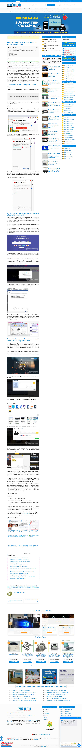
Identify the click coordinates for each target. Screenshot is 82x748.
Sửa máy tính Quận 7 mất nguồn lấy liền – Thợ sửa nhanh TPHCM (54, 75)
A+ (66, 743)
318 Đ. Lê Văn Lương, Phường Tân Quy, (56, 694)
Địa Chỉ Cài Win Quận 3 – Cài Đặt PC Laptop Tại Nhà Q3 (20, 561)
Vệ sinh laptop (41, 8)
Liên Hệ (73, 1)
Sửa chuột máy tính (68, 133)
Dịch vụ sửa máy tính (65, 711)
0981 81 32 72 (10, 721)
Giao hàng (46, 715)
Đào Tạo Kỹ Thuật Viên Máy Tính (60, 11)
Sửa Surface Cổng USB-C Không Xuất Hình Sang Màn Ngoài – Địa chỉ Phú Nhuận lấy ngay (54, 155)
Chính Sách (15, 739)
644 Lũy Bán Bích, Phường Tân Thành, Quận (57, 692)
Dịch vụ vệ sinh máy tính (66, 715)
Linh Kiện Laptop (49, 8)
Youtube (9, 588)
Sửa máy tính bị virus (68, 117)
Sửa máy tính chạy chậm (69, 119)
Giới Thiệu (69, 1)
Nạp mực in (10, 11)
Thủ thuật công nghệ (48, 11)
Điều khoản (46, 709)
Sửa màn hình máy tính (68, 137)
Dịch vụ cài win (67, 148)
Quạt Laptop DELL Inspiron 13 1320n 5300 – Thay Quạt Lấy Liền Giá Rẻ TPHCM (41, 655)
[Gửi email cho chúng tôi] (24, 1)
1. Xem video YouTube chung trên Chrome (16, 49)
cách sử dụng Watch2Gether (15, 586)
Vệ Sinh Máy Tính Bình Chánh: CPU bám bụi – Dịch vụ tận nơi (53, 133)
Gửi (79, 745)
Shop (14, 8)
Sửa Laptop (34, 8)
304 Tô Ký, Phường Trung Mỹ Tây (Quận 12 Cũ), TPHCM (24, 692)
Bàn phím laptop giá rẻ (68, 106)
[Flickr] (30, 1)
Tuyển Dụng (64, 1)
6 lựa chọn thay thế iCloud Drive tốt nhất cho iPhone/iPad (13, 547)
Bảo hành (46, 719)
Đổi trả (45, 717)
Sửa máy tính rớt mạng (68, 129)
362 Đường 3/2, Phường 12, (54, 696)
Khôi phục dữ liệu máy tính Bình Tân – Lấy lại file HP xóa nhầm (54, 163)
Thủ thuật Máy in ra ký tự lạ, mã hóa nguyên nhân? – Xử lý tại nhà (54, 111)
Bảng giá (41, 11)
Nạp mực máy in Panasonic (69, 91)
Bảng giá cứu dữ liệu (68, 73)
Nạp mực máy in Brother (69, 84)
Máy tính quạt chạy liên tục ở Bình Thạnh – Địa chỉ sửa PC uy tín (54, 90)
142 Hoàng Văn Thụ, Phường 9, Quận (57, 698)
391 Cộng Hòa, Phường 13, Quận (21, 696)
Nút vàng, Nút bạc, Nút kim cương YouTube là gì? (23, 547)
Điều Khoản (9, 739)
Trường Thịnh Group (31, 715)
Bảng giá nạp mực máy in (69, 69)
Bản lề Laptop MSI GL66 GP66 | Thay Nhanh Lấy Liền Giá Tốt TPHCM (27, 655)
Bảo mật (45, 711)
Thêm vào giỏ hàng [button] (14, 661)
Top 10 (55, 1)
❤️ (77, 743)
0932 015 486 (34, 720)
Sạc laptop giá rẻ (67, 110)
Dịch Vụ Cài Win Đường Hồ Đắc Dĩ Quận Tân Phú (19, 573)
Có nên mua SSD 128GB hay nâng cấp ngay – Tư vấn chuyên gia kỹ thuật (53, 118)
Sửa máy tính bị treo (68, 121)
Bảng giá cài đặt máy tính (69, 78)
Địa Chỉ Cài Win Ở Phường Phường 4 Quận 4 (18, 578)
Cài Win (63, 8)
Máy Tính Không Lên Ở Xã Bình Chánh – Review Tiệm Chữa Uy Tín (22, 571)
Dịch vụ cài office (67, 150)
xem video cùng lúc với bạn (15, 587)
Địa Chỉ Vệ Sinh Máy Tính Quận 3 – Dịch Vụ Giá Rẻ (19, 559)
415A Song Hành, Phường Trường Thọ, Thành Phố (25, 698)
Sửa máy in (69, 8)
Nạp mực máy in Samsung (69, 95)
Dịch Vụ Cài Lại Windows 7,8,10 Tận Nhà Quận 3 (18, 566)
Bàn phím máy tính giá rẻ (69, 104)
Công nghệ (30, 585)
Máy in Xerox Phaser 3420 (14, 654)
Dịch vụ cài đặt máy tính (66, 713)
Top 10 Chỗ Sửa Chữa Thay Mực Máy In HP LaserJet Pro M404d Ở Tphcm (23, 576)
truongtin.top (13, 717)
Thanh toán (46, 713)
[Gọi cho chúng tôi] (25, 1)
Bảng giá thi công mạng (68, 80)
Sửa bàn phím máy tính (68, 135)
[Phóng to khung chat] (78, 718)
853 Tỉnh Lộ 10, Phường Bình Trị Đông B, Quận (58, 700)
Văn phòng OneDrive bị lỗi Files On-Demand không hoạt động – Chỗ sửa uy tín (54, 147)
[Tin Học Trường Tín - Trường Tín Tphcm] (17, 5)
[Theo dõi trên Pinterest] (26, 1)
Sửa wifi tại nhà (17, 11)
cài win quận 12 (36, 739)
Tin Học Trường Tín (44, 746)
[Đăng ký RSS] (27, 1)
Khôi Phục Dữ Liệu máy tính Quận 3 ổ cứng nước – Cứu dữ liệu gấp (54, 140)
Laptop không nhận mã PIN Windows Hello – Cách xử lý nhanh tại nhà (54, 97)
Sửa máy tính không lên (68, 123)
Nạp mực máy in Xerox (68, 97)
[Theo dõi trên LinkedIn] (28, 1)
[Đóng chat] (79, 718)
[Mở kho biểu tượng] (80, 743)
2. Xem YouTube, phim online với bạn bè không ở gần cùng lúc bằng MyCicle (22, 50)
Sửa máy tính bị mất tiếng (69, 127)
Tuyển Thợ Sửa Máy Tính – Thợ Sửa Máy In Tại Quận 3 (20, 569)
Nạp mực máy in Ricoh (68, 93)
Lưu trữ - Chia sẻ (28, 36)
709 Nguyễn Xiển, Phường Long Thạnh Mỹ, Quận (24, 700)
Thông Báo (59, 1)
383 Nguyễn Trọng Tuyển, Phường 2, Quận (23, 694)
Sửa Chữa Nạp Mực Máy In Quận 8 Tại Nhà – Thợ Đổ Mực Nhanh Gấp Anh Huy (54, 170)
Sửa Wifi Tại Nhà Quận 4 (14, 563)
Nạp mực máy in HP (68, 89)
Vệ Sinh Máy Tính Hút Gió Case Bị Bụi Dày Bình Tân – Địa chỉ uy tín (54, 68)
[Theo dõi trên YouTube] (29, 1)
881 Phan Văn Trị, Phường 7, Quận (21, 690)
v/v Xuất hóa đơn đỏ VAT (45, 734)
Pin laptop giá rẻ (67, 108)
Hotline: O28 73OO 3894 (11, 1)
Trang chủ (9, 8)
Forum (52, 1)
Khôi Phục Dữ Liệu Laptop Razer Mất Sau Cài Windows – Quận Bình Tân (54, 104)
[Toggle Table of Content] (37, 48)
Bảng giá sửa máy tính (68, 65)
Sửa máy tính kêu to (68, 125)
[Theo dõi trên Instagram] (22, 1)
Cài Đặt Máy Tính (57, 8)
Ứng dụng (23, 36)
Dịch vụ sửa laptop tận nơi (66, 709)
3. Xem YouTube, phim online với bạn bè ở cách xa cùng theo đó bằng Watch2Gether (21, 52)
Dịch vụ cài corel (67, 154)
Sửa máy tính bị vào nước (69, 139)
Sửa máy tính (19, 8)
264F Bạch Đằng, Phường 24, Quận (56, 690)
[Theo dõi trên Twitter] (23, 1)
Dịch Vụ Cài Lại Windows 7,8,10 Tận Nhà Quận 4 (18, 564)
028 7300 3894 (28, 720)
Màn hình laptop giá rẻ (68, 112)
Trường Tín (10, 36)
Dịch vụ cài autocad (68, 152)
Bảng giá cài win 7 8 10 (68, 71)
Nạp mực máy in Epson (68, 99)
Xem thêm (24, 633)
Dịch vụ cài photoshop (68, 156)
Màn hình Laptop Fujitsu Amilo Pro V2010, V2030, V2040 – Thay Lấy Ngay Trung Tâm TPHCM (68, 656)
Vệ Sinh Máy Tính (27, 8)
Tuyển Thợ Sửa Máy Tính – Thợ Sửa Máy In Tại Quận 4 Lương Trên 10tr (23, 568)
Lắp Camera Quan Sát (33, 11)
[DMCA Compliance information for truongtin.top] (49, 729)
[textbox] (69, 745)
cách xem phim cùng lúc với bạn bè (26, 586)
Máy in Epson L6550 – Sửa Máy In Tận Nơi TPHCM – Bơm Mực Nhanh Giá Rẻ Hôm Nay (54, 655)
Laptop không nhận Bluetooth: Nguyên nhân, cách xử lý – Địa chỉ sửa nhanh (53, 125)
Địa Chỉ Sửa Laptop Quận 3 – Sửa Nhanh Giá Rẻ (18, 557)
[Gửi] (38, 59)
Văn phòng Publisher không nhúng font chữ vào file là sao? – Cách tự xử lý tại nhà (54, 82)
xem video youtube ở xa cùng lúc (25, 587)
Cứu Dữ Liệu (24, 11)
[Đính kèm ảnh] (61, 743)
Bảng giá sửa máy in (68, 67)
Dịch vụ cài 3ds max (68, 158)
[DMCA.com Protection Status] (49, 723)
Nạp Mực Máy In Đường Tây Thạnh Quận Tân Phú (19, 575)
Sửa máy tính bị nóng (68, 131)
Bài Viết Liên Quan (13, 54)
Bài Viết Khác (12, 55)
